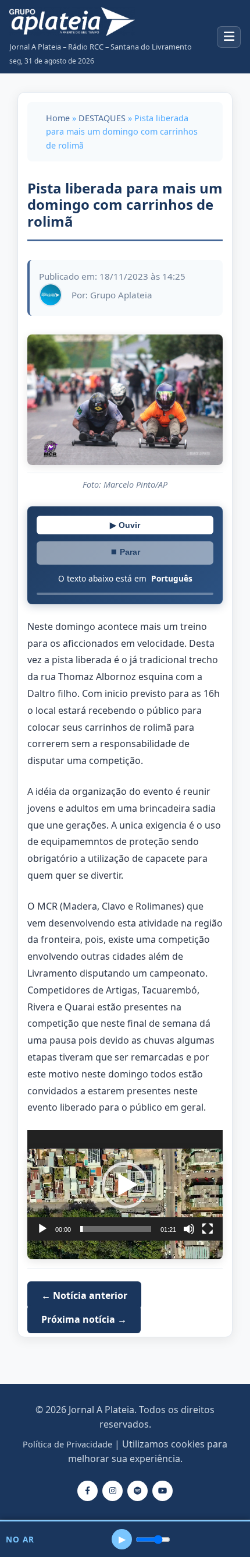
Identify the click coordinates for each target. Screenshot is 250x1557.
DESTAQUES (102, 118)
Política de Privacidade (67, 1444)
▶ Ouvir (125, 525)
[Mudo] (189, 1229)
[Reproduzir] (42, 1229)
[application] (125, 1185)
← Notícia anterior (84, 1294)
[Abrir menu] (229, 37)
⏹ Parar (125, 551)
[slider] (115, 1229)
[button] (125, 1185)
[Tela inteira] (207, 1229)
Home (58, 118)
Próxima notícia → (84, 1319)
